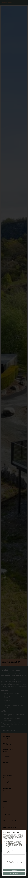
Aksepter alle (14, 870)
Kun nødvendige (14, 873)
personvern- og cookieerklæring (8, 838)
